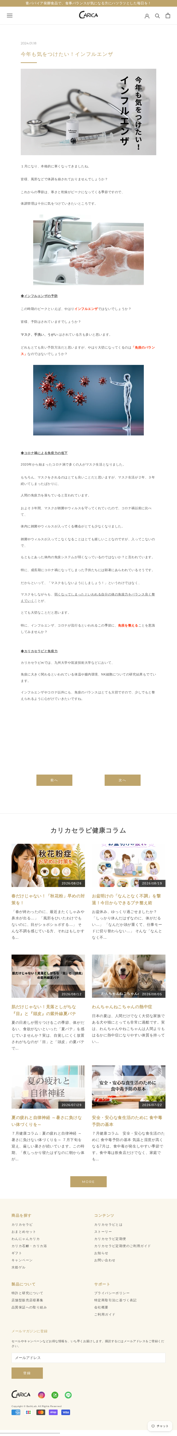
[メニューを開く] (9, 15)
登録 (27, 1373)
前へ (54, 780)
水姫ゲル (19, 1267)
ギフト (17, 1253)
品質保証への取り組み (29, 1307)
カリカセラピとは (108, 1224)
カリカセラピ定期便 (110, 1239)
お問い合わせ (104, 1260)
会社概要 (101, 1307)
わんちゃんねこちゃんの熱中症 (122, 1006)
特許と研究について (28, 1293)
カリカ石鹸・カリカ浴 (29, 1246)
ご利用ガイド (104, 1314)
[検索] (157, 15)
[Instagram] (41, 1395)
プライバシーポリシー (112, 1293)
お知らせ (101, 1253)
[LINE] (68, 1395)
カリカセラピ (22, 1224)
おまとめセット (24, 1231)
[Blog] (54, 1395)
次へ (123, 780)
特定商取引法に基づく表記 (115, 1300)
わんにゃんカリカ (26, 1239)
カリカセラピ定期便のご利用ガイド (122, 1246)
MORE (88, 1182)
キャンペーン (22, 1260)
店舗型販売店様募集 (28, 1300)
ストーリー (103, 1231)
